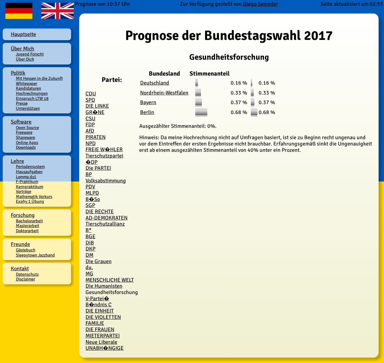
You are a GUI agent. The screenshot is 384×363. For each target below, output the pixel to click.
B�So (93, 199)
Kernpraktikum (29, 186)
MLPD (92, 193)
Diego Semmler (260, 4)
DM (89, 255)
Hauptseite (23, 34)
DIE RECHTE (100, 211)
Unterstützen (28, 108)
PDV (90, 186)
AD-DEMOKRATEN (107, 217)
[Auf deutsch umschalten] (19, 16)
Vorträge (23, 191)
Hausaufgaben (29, 171)
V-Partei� (97, 298)
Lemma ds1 (26, 176)
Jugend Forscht (30, 54)
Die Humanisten (104, 286)
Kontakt (20, 268)
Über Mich (22, 48)
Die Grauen (99, 261)
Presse (22, 103)
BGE (90, 236)
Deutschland (154, 83)
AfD (90, 131)
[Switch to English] (56, 16)
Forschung (23, 215)
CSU (90, 118)
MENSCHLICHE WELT (110, 280)
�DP (92, 162)
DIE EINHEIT (100, 311)
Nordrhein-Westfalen (164, 92)
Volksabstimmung (106, 180)
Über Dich (25, 59)
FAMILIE (95, 323)
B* (89, 230)
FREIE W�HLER (104, 149)
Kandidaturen (28, 88)
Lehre (17, 161)
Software (21, 121)
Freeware (24, 132)
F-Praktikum (27, 181)
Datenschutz (27, 274)
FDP (90, 124)
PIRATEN (96, 137)
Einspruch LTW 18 (32, 98)
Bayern (148, 102)
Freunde (20, 244)
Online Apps (27, 142)
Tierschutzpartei (104, 155)
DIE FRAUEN (100, 329)
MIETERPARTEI (103, 335)
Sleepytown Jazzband (35, 255)
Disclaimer (25, 279)
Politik (18, 73)
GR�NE (95, 112)
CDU (91, 93)
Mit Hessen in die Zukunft (39, 78)
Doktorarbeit (27, 230)
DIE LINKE (97, 106)
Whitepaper (26, 83)
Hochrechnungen (32, 93)
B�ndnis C (99, 304)
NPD (91, 143)
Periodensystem (30, 166)
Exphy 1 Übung (30, 201)
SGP (90, 205)
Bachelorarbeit (29, 221)
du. (89, 267)
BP (89, 174)
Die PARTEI (98, 168)
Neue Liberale (101, 342)
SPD (90, 100)
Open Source (27, 127)
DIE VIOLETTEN (103, 317)
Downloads (26, 147)
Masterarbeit (27, 225)
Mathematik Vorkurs (34, 196)
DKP (90, 248)
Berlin (147, 112)
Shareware (25, 137)
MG (89, 273)
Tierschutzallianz (105, 223)
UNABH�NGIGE (105, 348)
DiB (90, 242)
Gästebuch (25, 250)
